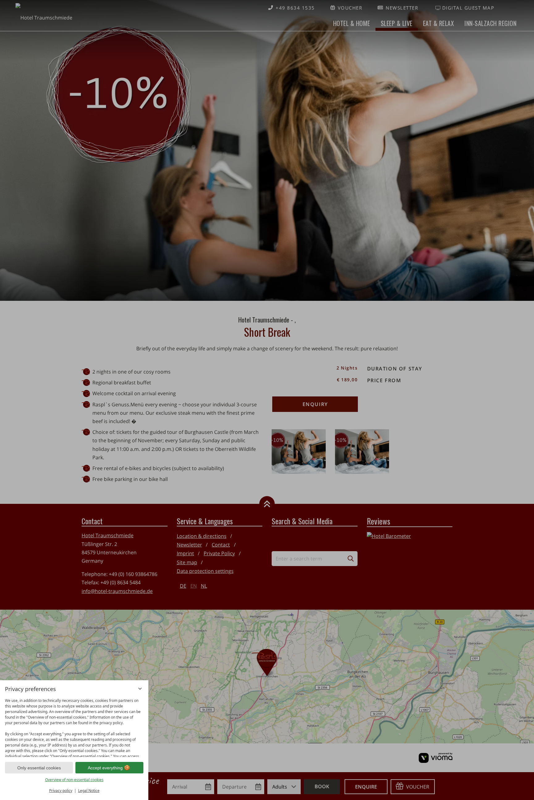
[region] (74, 726)
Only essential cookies (39, 767)
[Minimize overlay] (140, 688)
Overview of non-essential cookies (74, 779)
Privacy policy (60, 790)
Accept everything (105, 767)
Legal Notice (89, 790)
